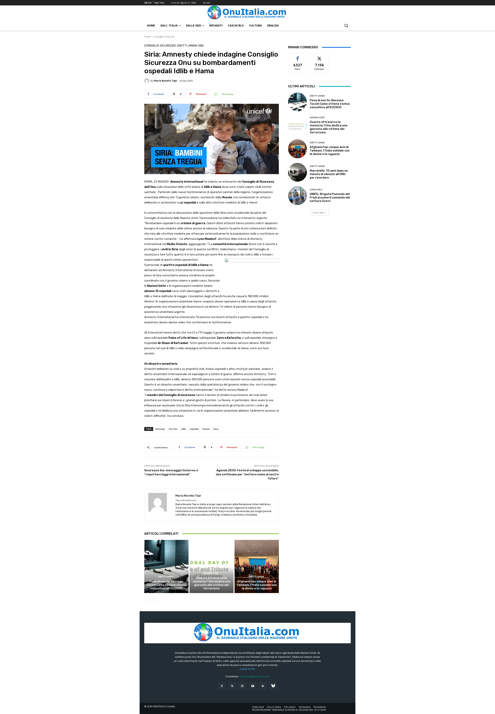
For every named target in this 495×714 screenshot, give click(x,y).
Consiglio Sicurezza (164, 36)
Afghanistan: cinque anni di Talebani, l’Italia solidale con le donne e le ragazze (257, 585)
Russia (206, 428)
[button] (346, 25)
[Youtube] (252, 686)
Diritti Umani (187, 45)
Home (147, 36)
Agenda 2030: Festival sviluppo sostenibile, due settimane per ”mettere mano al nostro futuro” (247, 474)
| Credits (170, 706)
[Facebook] (221, 686)
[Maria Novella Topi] (147, 80)
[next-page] (152, 599)
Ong (201, 45)
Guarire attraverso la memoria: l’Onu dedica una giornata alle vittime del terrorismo (211, 583)
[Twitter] (232, 686)
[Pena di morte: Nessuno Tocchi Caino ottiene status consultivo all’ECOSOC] (166, 566)
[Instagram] (242, 686)
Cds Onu (173, 428)
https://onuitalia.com (185, 500)
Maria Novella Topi (165, 80)
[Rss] (263, 686)
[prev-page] (146, 599)
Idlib (183, 428)
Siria (215, 428)
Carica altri (318, 212)
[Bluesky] (273, 686)
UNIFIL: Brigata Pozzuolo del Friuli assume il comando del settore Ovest (330, 197)
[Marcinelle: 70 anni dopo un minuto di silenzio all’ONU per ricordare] (297, 172)
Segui (319, 56)
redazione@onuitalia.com (254, 676)
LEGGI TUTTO (247, 669)
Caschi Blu (316, 190)
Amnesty (160, 428)
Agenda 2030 (210, 573)
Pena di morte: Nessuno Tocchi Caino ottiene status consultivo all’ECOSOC (166, 585)
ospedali (194, 428)
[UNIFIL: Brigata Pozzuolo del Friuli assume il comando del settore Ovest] (297, 195)
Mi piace (297, 56)
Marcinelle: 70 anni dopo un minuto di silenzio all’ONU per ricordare (329, 174)
